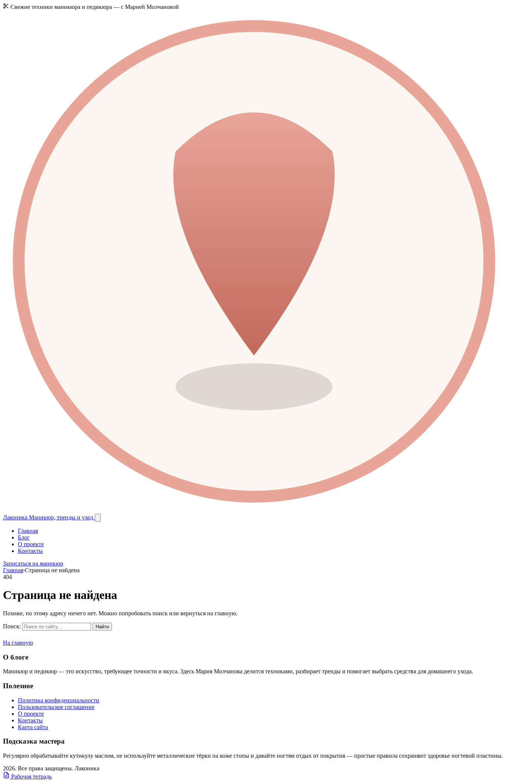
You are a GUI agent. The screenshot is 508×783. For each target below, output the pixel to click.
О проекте (31, 544)
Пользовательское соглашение (56, 707)
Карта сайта (33, 727)
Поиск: (12, 626)
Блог (24, 537)
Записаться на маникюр (33, 563)
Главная (28, 531)
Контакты (30, 551)
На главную (18, 642)
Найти (102, 626)
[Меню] (98, 518)
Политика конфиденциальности (58, 700)
